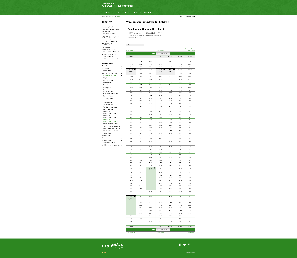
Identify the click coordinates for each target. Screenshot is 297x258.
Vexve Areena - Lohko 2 (111, 126)
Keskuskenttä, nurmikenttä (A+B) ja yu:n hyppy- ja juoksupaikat (109, 42)
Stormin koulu (108, 96)
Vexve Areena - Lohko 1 (111, 124)
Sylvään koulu (108, 102)
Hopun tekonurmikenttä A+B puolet (110, 30)
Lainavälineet (106, 71)
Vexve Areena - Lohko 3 (111, 128)
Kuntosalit (105, 68)
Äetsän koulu (107, 133)
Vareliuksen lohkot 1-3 (109, 49)
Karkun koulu (108, 80)
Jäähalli (104, 66)
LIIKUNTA (117, 12)
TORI (127, 12)
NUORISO (148, 12)
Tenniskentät (106, 140)
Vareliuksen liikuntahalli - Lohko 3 (110, 120)
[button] (122, 66)
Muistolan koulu (108, 91)
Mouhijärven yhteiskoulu (107, 88)
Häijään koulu (108, 78)
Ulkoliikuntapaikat (108, 143)
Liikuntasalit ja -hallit (109, 75)
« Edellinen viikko (130, 50)
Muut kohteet (107, 135)
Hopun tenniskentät (109, 34)
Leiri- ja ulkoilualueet (109, 73)
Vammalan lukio (109, 109)
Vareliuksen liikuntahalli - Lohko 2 (110, 116)
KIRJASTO (137, 12)
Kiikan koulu (107, 82)
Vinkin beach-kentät (109, 54)
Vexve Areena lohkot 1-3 (110, 52)
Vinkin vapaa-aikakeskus (111, 145)
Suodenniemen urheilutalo (108, 99)
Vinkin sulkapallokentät (110, 59)
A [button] (192, 16)
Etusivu (113, 16)
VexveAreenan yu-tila (110, 131)
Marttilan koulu (108, 85)
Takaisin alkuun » (190, 48)
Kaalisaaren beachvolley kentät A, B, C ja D (110, 37)
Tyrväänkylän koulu (110, 107)
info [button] (135, 69)
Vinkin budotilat (107, 56)
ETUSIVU (106, 12)
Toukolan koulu (108, 105)
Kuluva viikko (160, 50)
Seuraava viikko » (190, 50)
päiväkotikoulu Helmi (110, 93)
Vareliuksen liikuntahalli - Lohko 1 (110, 112)
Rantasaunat (106, 47)
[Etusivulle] (117, 7)
